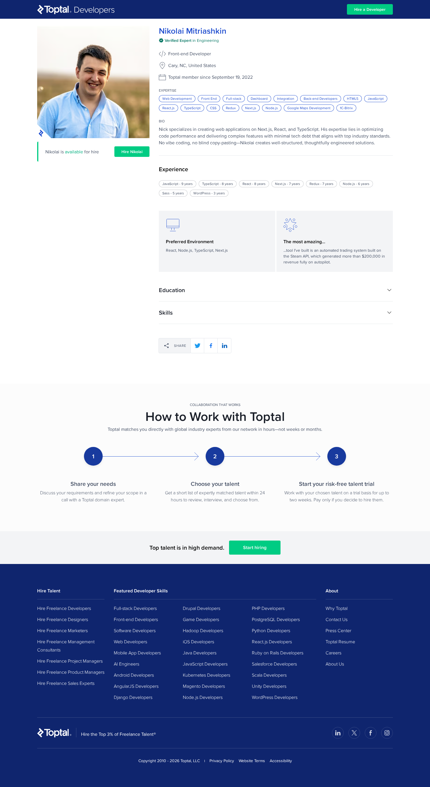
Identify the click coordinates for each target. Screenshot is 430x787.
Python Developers (271, 630)
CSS (213, 107)
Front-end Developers (136, 619)
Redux (231, 107)
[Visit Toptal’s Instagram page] (387, 733)
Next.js (250, 107)
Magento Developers (204, 686)
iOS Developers (198, 641)
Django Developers (133, 697)
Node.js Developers (203, 697)
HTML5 (352, 98)
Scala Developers (269, 675)
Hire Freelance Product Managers (70, 672)
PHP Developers (268, 608)
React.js (168, 107)
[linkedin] (224, 345)
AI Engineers (126, 664)
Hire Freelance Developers (64, 608)
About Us (335, 664)
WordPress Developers (274, 697)
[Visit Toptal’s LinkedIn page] (338, 733)
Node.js (272, 107)
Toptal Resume (340, 641)
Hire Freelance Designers (62, 619)
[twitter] (197, 345)
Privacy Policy (221, 761)
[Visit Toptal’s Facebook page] (370, 733)
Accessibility (281, 761)
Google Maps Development (309, 107)
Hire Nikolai (131, 152)
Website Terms (252, 761)
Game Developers (201, 619)
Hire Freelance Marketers (62, 630)
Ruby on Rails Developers (277, 652)
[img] (189, 40)
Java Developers (199, 652)
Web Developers (130, 641)
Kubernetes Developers (206, 675)
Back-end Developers (321, 98)
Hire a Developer (370, 9)
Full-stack (233, 98)
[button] (276, 290)
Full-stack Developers (135, 608)
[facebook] (211, 345)
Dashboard (259, 98)
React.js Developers (272, 641)
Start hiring (254, 547)
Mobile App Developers (137, 652)
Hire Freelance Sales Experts (65, 683)
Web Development (177, 98)
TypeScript (192, 107)
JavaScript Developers (205, 664)
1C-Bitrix (346, 107)
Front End (209, 98)
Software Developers (135, 630)
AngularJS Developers (136, 686)
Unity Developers (269, 686)
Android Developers (134, 675)
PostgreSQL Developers (276, 619)
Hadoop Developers (203, 630)
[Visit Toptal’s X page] (354, 733)
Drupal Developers (201, 608)
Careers (333, 652)
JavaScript (376, 98)
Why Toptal (337, 608)
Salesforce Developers (274, 664)
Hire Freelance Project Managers (70, 661)
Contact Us (337, 619)
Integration (285, 98)
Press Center (338, 630)
